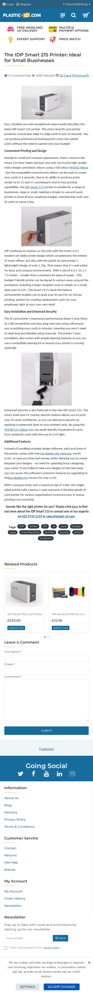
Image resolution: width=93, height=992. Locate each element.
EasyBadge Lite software (55, 453)
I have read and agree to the (34, 947)
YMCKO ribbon (78, 167)
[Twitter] (20, 773)
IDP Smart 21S (34, 187)
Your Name (11, 651)
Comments (11, 676)
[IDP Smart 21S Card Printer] (24, 592)
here (75, 507)
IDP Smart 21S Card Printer (24, 614)
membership (30, 532)
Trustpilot (46, 749)
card (63, 526)
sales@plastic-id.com (60, 516)
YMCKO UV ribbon (16, 430)
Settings (27, 987)
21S (45, 526)
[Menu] (62, 15)
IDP (21, 526)
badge (76, 526)
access (64, 532)
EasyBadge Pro (18, 478)
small (78, 532)
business (46, 538)
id (53, 526)
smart (33, 526)
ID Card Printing (72, 75)
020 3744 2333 (32, 516)
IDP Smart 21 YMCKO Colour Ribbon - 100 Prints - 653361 (69, 614)
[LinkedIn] (59, 773)
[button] (16, 628)
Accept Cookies (61, 987)
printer (50, 532)
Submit (46, 730)
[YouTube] (46, 773)
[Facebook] (33, 773)
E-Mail (8, 664)
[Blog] (72, 773)
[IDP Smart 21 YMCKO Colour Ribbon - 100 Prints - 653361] (68, 592)
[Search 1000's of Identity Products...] (73, 15)
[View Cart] (86, 15)
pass (13, 532)
